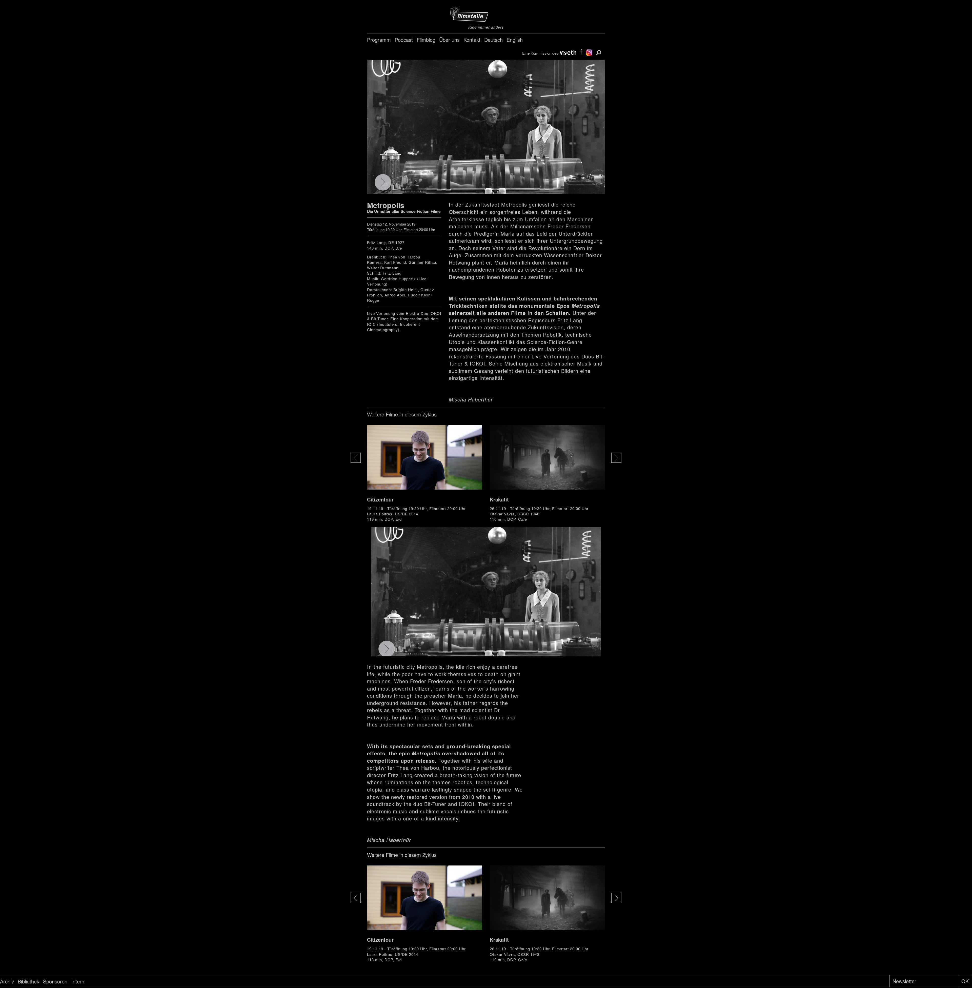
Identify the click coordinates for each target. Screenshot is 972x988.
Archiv (7, 981)
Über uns (449, 39)
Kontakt (471, 39)
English (515, 39)
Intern (77, 981)
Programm (379, 39)
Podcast (404, 39)
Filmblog (426, 39)
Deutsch (493, 39)
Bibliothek (28, 981)
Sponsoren (55, 981)
